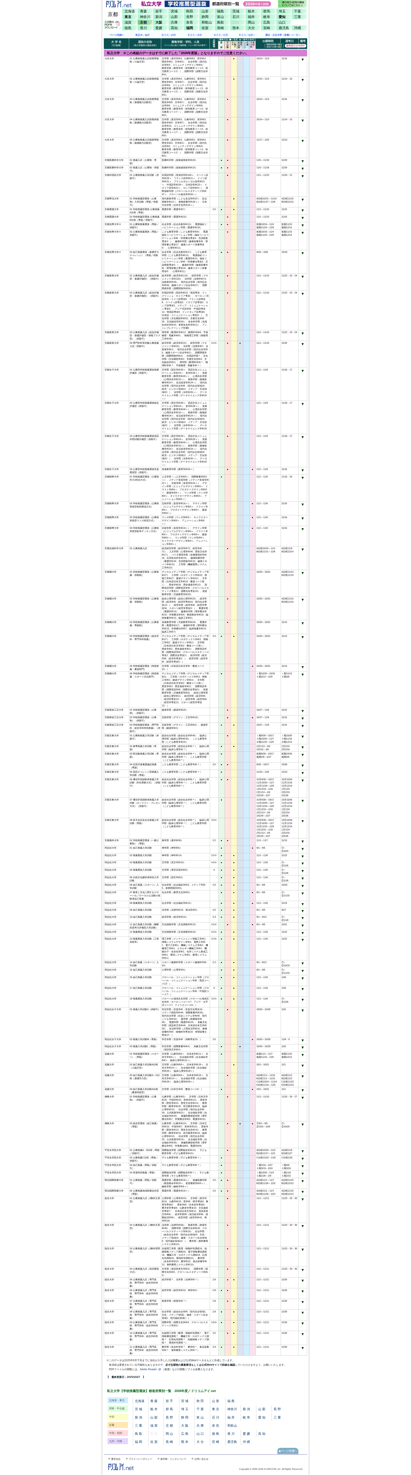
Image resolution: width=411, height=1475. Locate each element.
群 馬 (169, 1409)
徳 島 (215, 1433)
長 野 (277, 1409)
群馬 (266, 11)
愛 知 (261, 1417)
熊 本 (184, 1442)
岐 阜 (246, 1417)
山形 (205, 11)
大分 (251, 27)
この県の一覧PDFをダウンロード (113, 24)
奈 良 (215, 1425)
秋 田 (200, 1401)
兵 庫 (200, 1425)
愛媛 (158, 27)
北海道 (130, 11)
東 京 (215, 1409)
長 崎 (169, 1442)
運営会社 (116, 1459)
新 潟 (246, 1409)
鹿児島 (284, 27)
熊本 (235, 27)
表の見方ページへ (292, 4)
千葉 (297, 11)
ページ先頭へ (288, 1451)
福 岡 (138, 1442)
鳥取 (220, 22)
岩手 (158, 11)
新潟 (158, 16)
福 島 (231, 1401)
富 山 (200, 1417)
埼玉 (282, 11)
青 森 (154, 1401)
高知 (174, 27)
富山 (220, 16)
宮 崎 (215, 1442)
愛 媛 (246, 1433)
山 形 (215, 1401)
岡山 (251, 22)
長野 (189, 16)
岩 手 (169, 1401)
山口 (282, 22)
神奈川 (145, 16)
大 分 (200, 1442)
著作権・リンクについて (173, 1459)
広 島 (184, 1433)
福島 (220, 11)
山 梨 (261, 1409)
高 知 (261, 1433)
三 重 (277, 1417)
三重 (297, 16)
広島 (266, 22)
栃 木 (154, 1409)
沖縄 (297, 27)
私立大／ (169, 35)
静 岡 (184, 1417)
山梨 (174, 16)
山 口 (200, 1433)
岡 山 (169, 1433)
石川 (235, 16)
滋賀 (128, 22)
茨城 (235, 11)
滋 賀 (154, 1425)
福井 (251, 16)
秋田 (189, 11)
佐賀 (205, 27)
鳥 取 (138, 1433)
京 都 (169, 1425)
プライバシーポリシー (140, 1459)
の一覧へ (283, 35)
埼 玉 (184, 1409)
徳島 (128, 27)
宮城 (174, 11)
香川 (143, 27)
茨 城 (138, 1409)
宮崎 (266, 27)
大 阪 (184, 1425)
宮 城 (184, 1401)
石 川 (215, 1417)
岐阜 (266, 16)
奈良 (189, 22)
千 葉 (200, 1409)
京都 (143, 22)
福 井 (231, 1417)
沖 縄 (246, 1442)
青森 (143, 11)
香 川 (231, 1433)
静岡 (205, 16)
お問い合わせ (201, 1459)
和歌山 (207, 22)
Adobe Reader (148, 1369)
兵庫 (174, 22)
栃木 (251, 11)
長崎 (220, 27)
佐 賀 (154, 1442)
